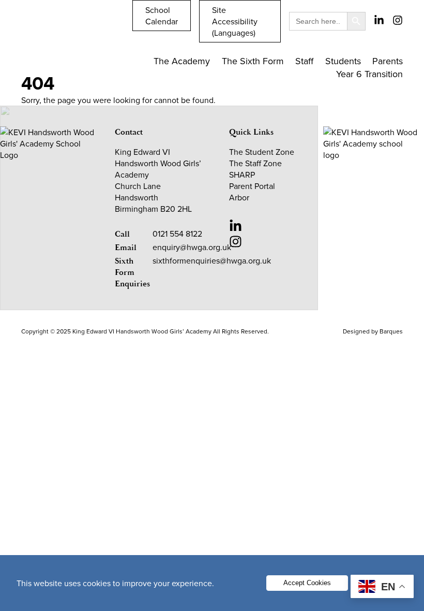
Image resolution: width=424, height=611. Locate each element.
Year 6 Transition (369, 73)
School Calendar (161, 15)
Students (343, 60)
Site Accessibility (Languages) (235, 21)
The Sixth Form (253, 60)
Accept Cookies (307, 583)
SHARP (242, 174)
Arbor (239, 197)
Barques (391, 331)
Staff (304, 60)
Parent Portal (252, 186)
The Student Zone (261, 151)
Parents (387, 60)
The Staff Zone (255, 163)
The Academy (182, 60)
